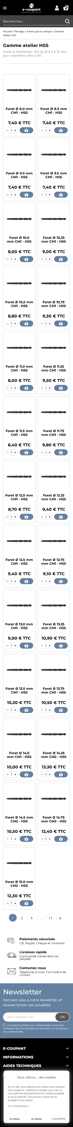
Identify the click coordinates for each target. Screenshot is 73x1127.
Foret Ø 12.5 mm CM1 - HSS (19, 562)
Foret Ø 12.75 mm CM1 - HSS (53, 562)
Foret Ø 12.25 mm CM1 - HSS (53, 497)
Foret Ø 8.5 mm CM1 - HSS (53, 111)
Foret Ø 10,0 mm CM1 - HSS (19, 239)
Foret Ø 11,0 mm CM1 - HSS (19, 368)
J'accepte (58, 1119)
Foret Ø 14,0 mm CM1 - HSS (19, 755)
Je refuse (15, 1119)
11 (51, 918)
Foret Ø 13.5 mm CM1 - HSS (19, 690)
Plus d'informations (18, 1106)
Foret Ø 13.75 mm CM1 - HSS (53, 690)
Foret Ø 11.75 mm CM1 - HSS (53, 433)
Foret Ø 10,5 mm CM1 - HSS (19, 304)
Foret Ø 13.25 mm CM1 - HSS (53, 626)
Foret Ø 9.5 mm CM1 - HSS (53, 175)
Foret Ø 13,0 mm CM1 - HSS (19, 626)
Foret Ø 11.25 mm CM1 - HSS (53, 368)
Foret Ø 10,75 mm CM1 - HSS (53, 304)
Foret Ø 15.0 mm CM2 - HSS (19, 884)
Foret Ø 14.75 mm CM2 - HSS (53, 819)
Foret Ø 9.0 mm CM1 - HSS (19, 175)
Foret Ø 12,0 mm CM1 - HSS (19, 497)
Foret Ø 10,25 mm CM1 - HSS (53, 239)
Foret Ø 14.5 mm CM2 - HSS (19, 819)
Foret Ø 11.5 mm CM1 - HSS (19, 433)
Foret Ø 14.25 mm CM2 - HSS (53, 755)
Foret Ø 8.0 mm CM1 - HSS (19, 111)
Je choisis (36, 1119)
